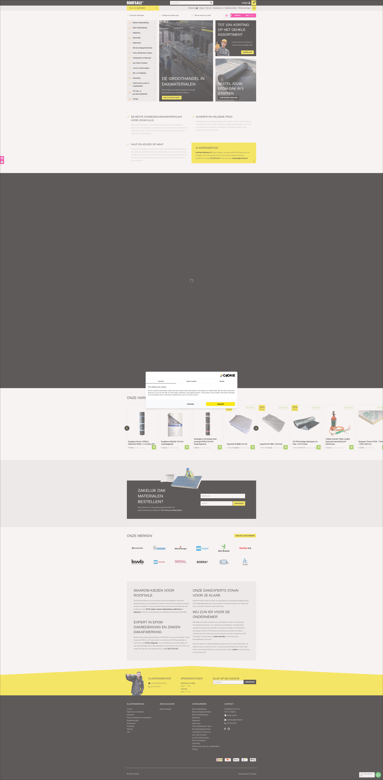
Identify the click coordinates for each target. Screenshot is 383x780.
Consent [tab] (161, 381)
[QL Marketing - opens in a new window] (227, 375)
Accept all (220, 404)
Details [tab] (222, 381)
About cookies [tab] (191, 381)
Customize (190, 404)
